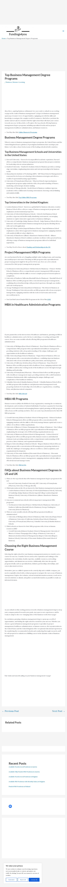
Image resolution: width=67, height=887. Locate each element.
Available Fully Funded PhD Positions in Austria (24, 772)
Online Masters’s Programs (28, 132)
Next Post (58, 711)
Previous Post (10, 711)
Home (4, 38)
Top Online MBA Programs (28, 197)
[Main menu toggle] (63, 31)
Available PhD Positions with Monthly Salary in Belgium (27, 781)
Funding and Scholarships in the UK (38, 247)
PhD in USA (22, 465)
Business (9, 82)
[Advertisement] (33, 12)
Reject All (23, 880)
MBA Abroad (23, 393)
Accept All (34, 880)
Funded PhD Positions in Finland (19, 786)
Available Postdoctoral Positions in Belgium (23, 777)
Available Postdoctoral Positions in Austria (23, 767)
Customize (11, 880)
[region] (22, 873)
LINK (49, 299)
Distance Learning (18, 82)
